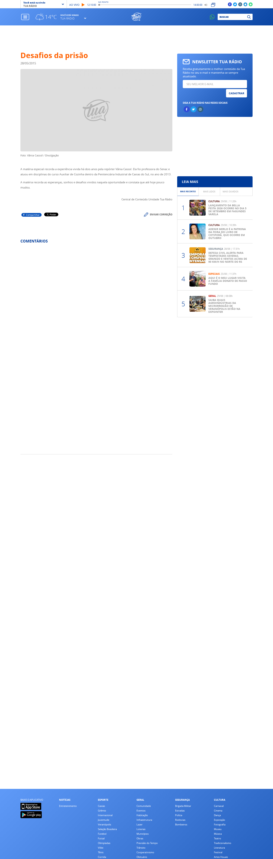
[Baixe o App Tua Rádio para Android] (251, 4)
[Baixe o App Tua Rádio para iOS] (245, 4)
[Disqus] (96, 295)
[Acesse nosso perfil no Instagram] (240, 4)
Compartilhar (33, 214)
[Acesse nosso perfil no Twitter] (235, 4)
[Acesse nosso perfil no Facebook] (230, 4)
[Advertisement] (136, 38)
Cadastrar (236, 93)
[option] (188, 191)
